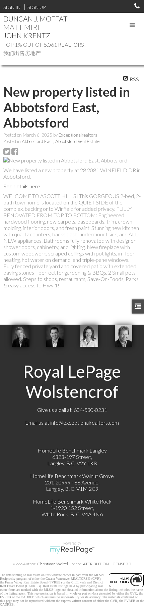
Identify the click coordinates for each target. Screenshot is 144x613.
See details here (21, 186)
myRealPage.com (72, 550)
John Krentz (26, 35)
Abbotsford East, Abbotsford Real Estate (60, 141)
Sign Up (36, 7)
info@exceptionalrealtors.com (84, 422)
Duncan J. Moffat (35, 18)
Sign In (11, 7)
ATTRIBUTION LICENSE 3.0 (107, 563)
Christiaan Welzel (52, 563)
